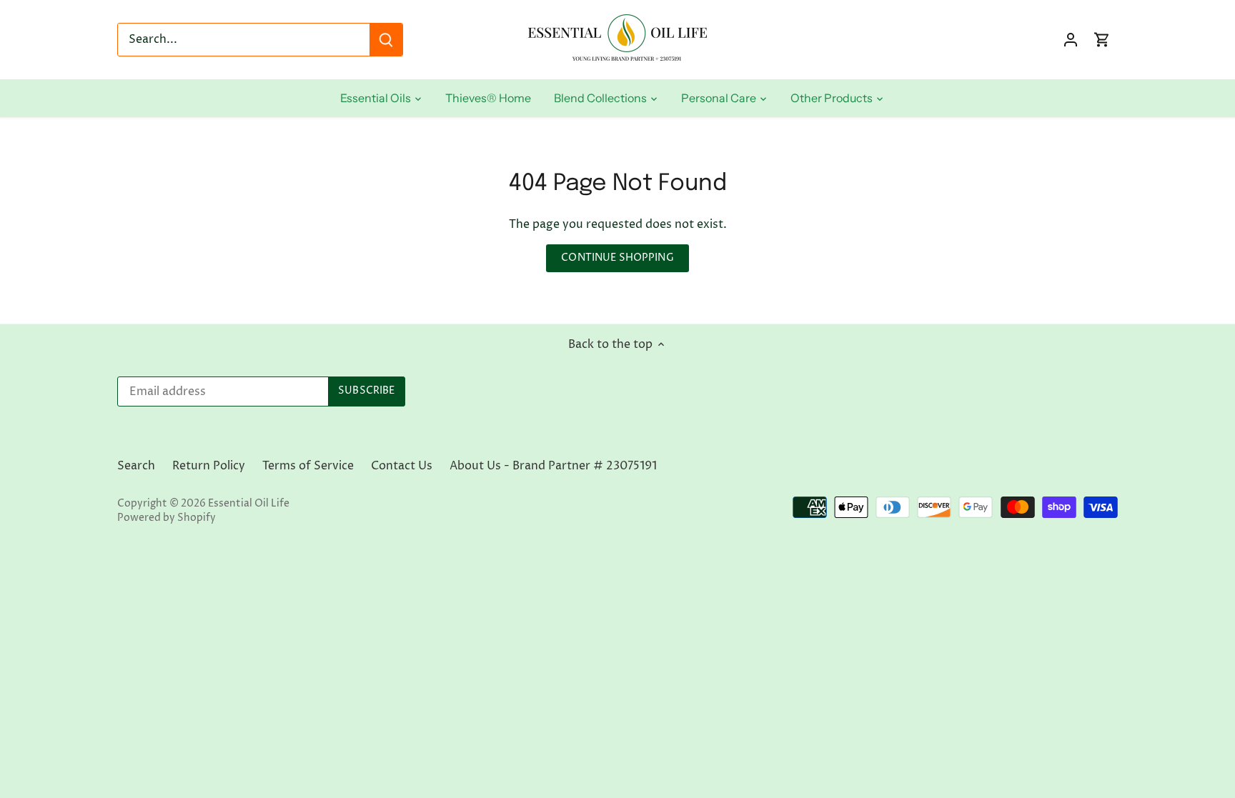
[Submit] (385, 40)
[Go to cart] (1102, 39)
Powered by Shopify (166, 518)
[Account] (1070, 39)
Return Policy (208, 466)
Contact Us (401, 466)
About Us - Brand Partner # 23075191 (553, 466)
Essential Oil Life (248, 504)
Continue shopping (617, 257)
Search (136, 466)
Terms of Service (308, 466)
